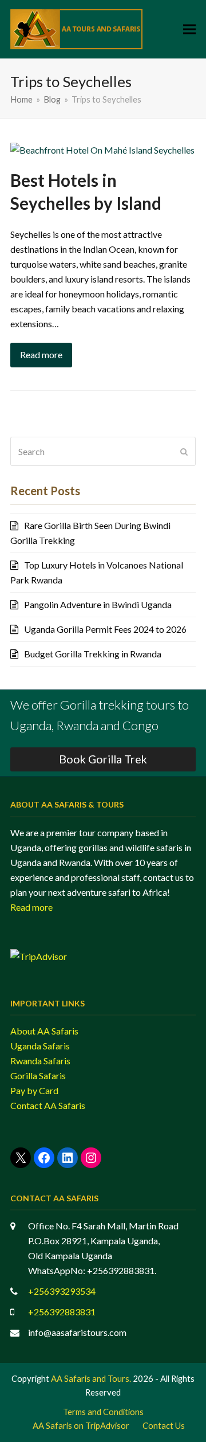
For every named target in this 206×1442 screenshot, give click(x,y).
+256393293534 (62, 1291)
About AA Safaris (44, 1030)
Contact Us (163, 1425)
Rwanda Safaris (40, 1060)
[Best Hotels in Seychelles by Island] (102, 148)
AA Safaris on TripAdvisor (81, 1425)
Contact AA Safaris (47, 1105)
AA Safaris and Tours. (91, 1378)
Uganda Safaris (40, 1045)
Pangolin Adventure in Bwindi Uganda (98, 604)
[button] (189, 29)
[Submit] (184, 451)
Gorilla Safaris (38, 1075)
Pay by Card (34, 1090)
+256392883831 (62, 1311)
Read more (41, 354)
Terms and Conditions (103, 1411)
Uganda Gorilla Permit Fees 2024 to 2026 (105, 629)
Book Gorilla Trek (103, 759)
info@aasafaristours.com (77, 1332)
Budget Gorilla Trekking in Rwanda (92, 653)
